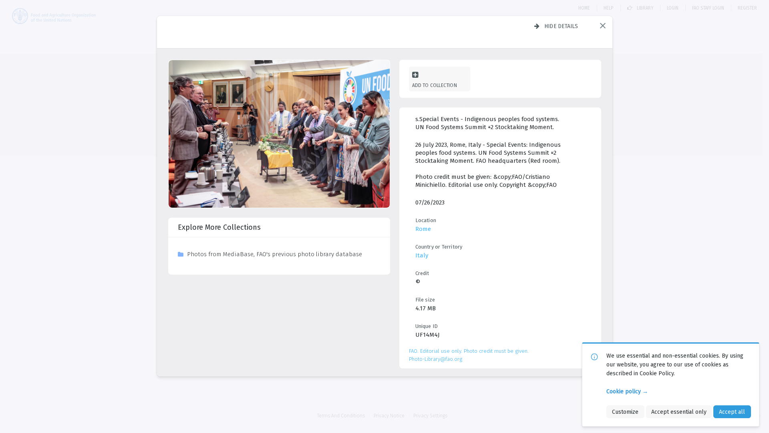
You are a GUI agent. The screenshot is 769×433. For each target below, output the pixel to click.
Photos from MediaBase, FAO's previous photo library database (274, 254)
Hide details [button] (561, 26)
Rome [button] (423, 229)
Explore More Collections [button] (219, 227)
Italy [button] (421, 255)
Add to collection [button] (434, 85)
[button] (603, 25)
